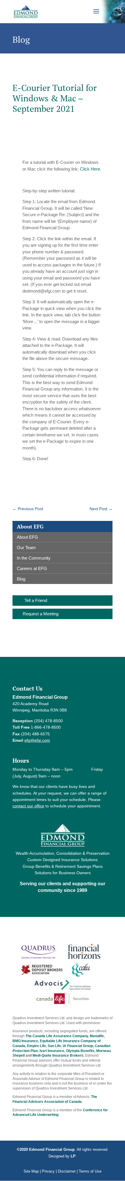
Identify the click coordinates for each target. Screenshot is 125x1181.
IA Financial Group (78, 1046)
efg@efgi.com (37, 740)
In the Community (34, 557)
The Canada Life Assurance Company (57, 1036)
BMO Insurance (25, 1041)
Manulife (97, 1036)
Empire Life (36, 1046)
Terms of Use (90, 1171)
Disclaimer (67, 1171)
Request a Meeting (40, 613)
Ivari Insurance (52, 1051)
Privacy (48, 1171)
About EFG (27, 537)
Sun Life (54, 1046)
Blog (21, 578)
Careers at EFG (32, 568)
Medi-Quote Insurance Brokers (58, 1055)
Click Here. (90, 168)
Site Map (31, 1171)
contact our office (28, 806)
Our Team (26, 547)
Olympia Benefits (80, 1051)
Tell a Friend (35, 600)
